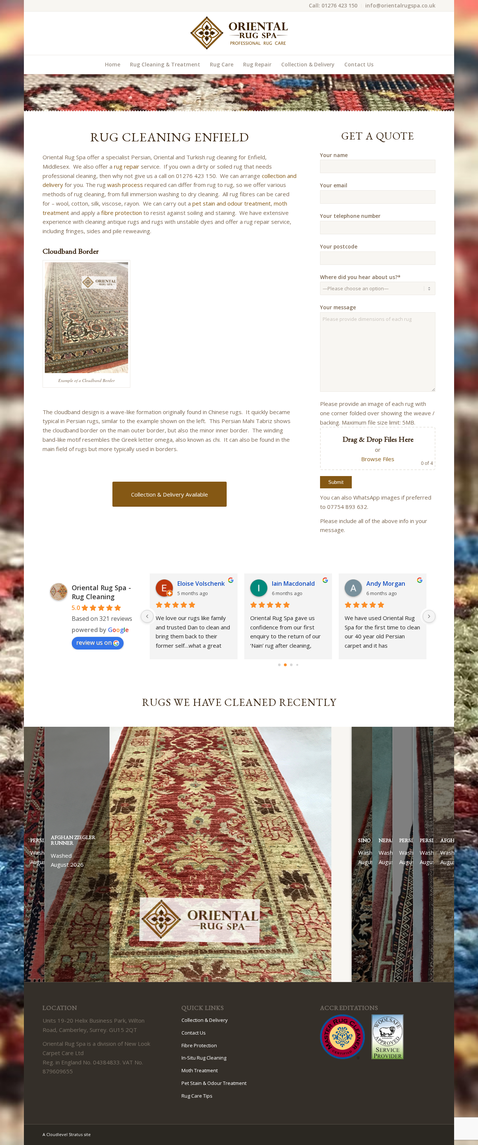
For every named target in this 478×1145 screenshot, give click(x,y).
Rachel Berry (200, 583)
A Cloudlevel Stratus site (67, 1134)
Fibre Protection (199, 1045)
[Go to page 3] (297, 665)
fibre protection (121, 212)
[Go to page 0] (279, 665)
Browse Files (377, 459)
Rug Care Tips (196, 1095)
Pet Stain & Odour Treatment (213, 1083)
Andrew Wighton (395, 583)
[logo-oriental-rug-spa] (239, 33)
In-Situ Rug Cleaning (203, 1057)
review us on (94, 642)
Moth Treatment (199, 1070)
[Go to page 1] (285, 665)
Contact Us (193, 1032)
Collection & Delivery (204, 1020)
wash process (125, 184)
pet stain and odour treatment (231, 203)
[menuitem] (333, 6)
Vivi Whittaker (297, 583)
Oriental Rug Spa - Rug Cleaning (101, 592)
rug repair (126, 166)
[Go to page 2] (291, 664)
